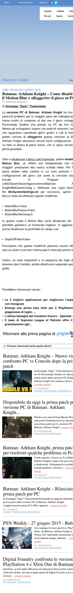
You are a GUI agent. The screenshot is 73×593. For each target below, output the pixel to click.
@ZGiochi (21, 101)
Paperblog (19, 13)
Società (47, 11)
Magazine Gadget (15, 80)
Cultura (60, 11)
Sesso (59, 16)
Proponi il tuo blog (25, 3)
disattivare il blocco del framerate (33, 159)
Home (6, 3)
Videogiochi (10, 101)
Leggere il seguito (42, 384)
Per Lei (47, 16)
